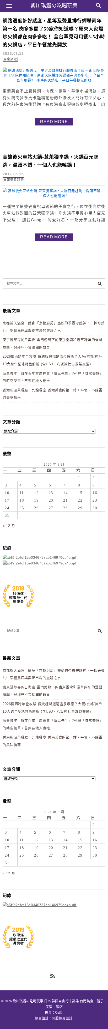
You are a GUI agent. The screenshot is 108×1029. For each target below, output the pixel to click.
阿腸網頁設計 (62, 1018)
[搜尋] (99, 283)
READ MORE (54, 121)
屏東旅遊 (10, 59)
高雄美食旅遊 (13, 180)
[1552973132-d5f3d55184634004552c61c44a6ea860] (18, 610)
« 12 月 (9, 526)
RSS (53, 976)
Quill (58, 1012)
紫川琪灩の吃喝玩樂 (54, 6)
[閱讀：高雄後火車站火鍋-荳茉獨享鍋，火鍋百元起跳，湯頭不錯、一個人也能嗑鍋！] (54, 196)
